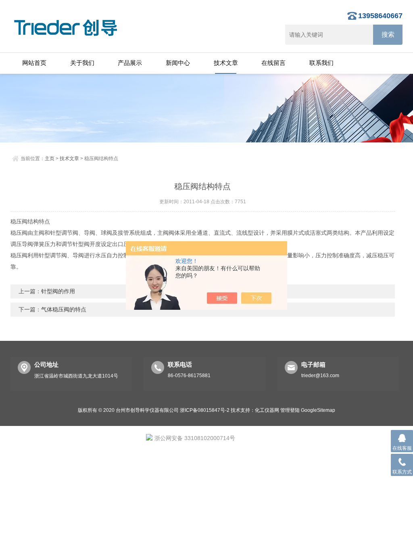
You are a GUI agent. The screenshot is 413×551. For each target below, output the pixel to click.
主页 (49, 158)
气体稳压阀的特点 (63, 309)
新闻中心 (178, 62)
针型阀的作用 (58, 291)
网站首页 (34, 62)
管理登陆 (290, 410)
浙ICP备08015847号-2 (204, 410)
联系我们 (321, 62)
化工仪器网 (267, 410)
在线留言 (273, 62)
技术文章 (226, 62)
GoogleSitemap (318, 410)
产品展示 (130, 62)
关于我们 (82, 62)
